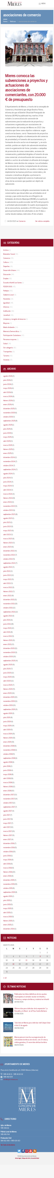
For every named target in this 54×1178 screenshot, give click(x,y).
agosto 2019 (7, 713)
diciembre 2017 (8, 795)
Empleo (5, 279)
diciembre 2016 (8, 843)
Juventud (6, 315)
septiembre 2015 (9, 892)
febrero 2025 (7, 449)
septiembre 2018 (9, 758)
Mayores (6, 323)
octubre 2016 (7, 852)
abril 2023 (7, 535)
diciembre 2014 (8, 929)
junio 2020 (7, 673)
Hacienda (6, 299)
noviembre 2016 (9, 848)
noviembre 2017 (8, 799)
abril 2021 (6, 632)
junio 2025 (7, 433)
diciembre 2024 (9, 457)
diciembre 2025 (8, 409)
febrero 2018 (7, 787)
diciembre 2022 (8, 551)
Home (5, 21)
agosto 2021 (7, 616)
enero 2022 (7, 596)
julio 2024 (6, 478)
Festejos (6, 291)
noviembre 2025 (9, 413)
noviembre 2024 (9, 461)
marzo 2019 (7, 734)
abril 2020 (7, 681)
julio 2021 (6, 620)
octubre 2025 (8, 417)
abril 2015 (6, 913)
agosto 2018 (7, 762)
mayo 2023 (7, 531)
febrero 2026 (7, 401)
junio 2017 (6, 819)
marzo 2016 (7, 868)
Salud (5, 344)
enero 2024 (7, 502)
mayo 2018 (7, 774)
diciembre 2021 (8, 600)
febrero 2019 (7, 738)
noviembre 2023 (9, 506)
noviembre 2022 (9, 555)
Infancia (6, 307)
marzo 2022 (7, 587)
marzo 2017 (7, 831)
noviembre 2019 (9, 701)
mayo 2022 (7, 579)
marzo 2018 (7, 782)
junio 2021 (7, 624)
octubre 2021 (7, 608)
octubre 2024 (8, 466)
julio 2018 (6, 766)
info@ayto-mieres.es (10, 1079)
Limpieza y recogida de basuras (14, 319)
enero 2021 (7, 644)
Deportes (6, 266)
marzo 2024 (7, 494)
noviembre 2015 (8, 884)
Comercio (22, 221)
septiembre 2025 (9, 421)
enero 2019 (7, 742)
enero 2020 (7, 693)
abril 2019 (6, 730)
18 (13, 964)
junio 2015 (6, 904)
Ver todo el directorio (8, 1145)
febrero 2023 (7, 543)
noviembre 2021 (9, 604)
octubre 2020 (8, 657)
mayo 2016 (7, 860)
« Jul (5, 978)
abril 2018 (6, 778)
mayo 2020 (7, 677)
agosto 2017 (7, 811)
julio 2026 (6, 380)
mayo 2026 (7, 388)
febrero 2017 (7, 835)
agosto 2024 (7, 474)
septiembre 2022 (9, 563)
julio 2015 (6, 900)
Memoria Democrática (11, 331)
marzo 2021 (7, 636)
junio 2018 (7, 770)
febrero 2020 (8, 689)
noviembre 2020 (9, 652)
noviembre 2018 (9, 750)
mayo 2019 (7, 726)
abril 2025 (6, 441)
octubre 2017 (7, 803)
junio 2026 (7, 384)
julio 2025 (6, 429)
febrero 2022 (7, 592)
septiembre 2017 (9, 807)
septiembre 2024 (9, 470)
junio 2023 (7, 526)
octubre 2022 (8, 559)
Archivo (6, 250)
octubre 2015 (7, 888)
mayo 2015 (7, 908)
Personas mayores (9, 339)
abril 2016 (6, 864)
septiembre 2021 (9, 612)
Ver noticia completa (42, 221)
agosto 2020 (7, 665)
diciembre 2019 (8, 697)
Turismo (6, 356)
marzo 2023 (7, 539)
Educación (7, 274)
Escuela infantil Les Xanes (12, 283)
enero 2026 (7, 404)
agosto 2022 (7, 567)
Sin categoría (8, 348)
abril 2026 (7, 392)
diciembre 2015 (8, 880)
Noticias (13, 21)
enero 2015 (7, 925)
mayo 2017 (7, 823)
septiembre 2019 (9, 709)
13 (26, 960)
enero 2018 (7, 791)
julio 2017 (6, 815)
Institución (7, 311)
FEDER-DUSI (7, 287)
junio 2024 (7, 482)
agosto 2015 (7, 896)
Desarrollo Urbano (9, 270)
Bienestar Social (9, 254)
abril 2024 (7, 490)
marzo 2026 (7, 396)
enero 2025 (7, 453)
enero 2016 (7, 876)
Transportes (7, 352)
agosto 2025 (7, 425)
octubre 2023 (8, 510)
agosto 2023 (7, 518)
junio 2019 (7, 722)
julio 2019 (6, 717)
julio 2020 (6, 669)
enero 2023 (7, 547)
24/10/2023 (11, 221)
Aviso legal (18, 1158)
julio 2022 (6, 571)
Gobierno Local (8, 295)
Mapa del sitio (26, 1158)
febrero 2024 (8, 498)
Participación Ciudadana (12, 335)
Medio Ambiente (8, 327)
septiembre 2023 (9, 514)
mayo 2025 (7, 437)
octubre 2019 (8, 705)
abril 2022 (7, 583)
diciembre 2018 (8, 746)
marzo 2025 (7, 445)
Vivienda (6, 360)
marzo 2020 (7, 685)
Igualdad (6, 303)
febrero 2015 (7, 921)
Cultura (6, 262)
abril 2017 (6, 827)
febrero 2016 (7, 872)
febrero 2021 (7, 640)
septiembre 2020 (9, 661)
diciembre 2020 (9, 648)
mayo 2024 (7, 486)
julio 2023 (6, 522)
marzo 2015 (7, 917)
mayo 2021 (7, 628)
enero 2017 (7, 839)
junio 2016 (7, 856)
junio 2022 (7, 575)
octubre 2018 (7, 754)
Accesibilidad (35, 1158)
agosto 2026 (7, 376)
